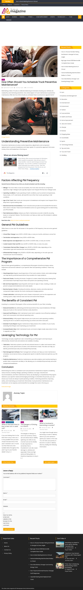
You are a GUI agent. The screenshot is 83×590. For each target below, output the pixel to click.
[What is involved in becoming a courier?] (48, 414)
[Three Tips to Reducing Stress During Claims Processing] (60, 566)
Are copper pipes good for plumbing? (51, 462)
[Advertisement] (41, 33)
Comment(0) (29, 87)
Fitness (30, 17)
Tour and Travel (65, 152)
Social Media (64, 138)
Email (5, 500)
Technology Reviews (67, 145)
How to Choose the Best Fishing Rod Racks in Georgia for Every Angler (70, 54)
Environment (65, 106)
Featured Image (6, 386)
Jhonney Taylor (19, 87)
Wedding (8, 20)
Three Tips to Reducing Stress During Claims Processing (72, 565)
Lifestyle (63, 127)
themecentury (30, 588)
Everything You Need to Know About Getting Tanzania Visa (72, 544)
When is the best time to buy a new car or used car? (10, 426)
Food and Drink (65, 113)
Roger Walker (24, 430)
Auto (7, 17)
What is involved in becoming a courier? (47, 424)
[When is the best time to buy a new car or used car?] (11, 414)
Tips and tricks (9, 422)
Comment (6, 477)
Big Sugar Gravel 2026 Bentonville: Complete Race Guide (70, 62)
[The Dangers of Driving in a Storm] (30, 414)
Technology (61, 17)
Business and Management (69, 96)
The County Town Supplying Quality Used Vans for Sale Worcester (10, 462)
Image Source (6, 137)
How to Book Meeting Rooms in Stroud (70, 68)
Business (14, 17)
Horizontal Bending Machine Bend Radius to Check (70, 74)
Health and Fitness (66, 117)
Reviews (63, 131)
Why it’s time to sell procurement (20, 220)
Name (5, 493)
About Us (10, 4)
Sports (52, 17)
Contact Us (17, 4)
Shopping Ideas (65, 134)
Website (5, 506)
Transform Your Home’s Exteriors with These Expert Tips (73, 555)
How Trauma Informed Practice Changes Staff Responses (42, 572)
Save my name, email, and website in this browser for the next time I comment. (7, 520)
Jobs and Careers (66, 124)
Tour (70, 17)
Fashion (22, 17)
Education (64, 99)
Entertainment (65, 103)
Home (4, 4)
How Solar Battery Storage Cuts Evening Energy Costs (70, 80)
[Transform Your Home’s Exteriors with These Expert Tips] (60, 555)
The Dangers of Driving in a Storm (29, 425)
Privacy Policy (25, 4)
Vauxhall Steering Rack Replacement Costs (40, 578)
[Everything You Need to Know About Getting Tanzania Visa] (60, 544)
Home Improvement (42, 17)
